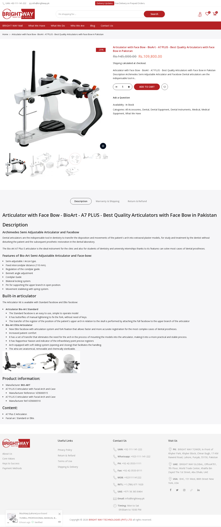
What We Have (36, 25)
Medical (196, 109)
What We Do (58, 25)
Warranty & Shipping (107, 201)
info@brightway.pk (40, 3)
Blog (92, 25)
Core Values (8, 458)
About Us (7, 453)
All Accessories (133, 109)
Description (80, 201)
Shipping (117, 63)
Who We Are (77, 25)
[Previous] (8, 98)
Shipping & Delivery (68, 466)
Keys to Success (10, 463)
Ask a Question (121, 97)
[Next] (102, 98)
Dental (145, 109)
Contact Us (107, 25)
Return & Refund (137, 201)
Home (5, 34)
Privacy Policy (65, 449)
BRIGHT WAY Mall (12, 25)
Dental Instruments (181, 109)
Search (154, 14)
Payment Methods (12, 468)
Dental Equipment (159, 109)
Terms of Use (65, 461)
